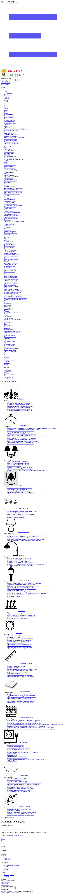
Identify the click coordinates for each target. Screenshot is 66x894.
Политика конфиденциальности (9, 892)
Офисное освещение (9, 274)
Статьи (6, 101)
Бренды (6, 94)
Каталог (6, 108)
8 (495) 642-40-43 (5, 81)
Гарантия (6, 97)
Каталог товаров (9, 817)
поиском (29, 832)
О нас (5, 91)
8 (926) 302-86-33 (5, 83)
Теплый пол (7, 230)
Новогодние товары (9, 344)
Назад (5, 107)
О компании (7, 858)
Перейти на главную (16, 835)
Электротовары (8, 303)
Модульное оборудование (11, 289)
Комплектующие (8, 325)
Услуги (6, 869)
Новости (9, 93)
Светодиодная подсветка (11, 259)
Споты (6, 163)
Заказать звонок (5, 84)
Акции (6, 100)
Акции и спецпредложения (11, 865)
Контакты (6, 103)
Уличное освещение (9, 211)
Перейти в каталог (6, 835)
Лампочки (6, 240)
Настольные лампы (9, 186)
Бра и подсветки (8, 149)
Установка (6, 98)
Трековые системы (9, 175)
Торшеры (6, 198)
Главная (3, 817)
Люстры (6, 113)
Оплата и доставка (9, 95)
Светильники (7, 127)
